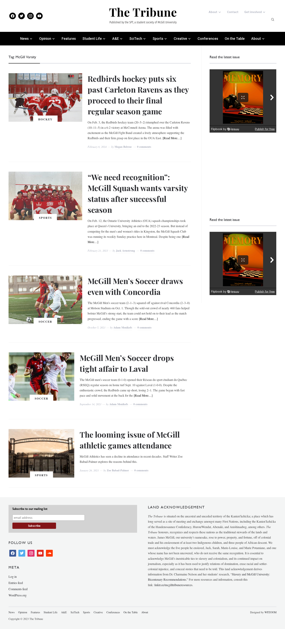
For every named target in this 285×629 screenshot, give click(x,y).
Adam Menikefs (122, 327)
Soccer (45, 322)
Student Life (92, 38)
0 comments (144, 147)
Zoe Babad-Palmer (118, 470)
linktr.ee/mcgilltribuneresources (173, 585)
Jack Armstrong (125, 250)
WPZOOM (270, 612)
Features (69, 38)
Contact (232, 12)
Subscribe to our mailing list (29, 509)
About (213, 12)
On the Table (235, 38)
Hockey (45, 119)
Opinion (45, 38)
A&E (115, 38)
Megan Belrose (123, 147)
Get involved (253, 12)
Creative (180, 38)
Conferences (208, 38)
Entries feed (16, 583)
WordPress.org (18, 595)
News (24, 38)
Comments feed (18, 589)
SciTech (135, 38)
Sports (158, 38)
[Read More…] (172, 138)
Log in (13, 576)
